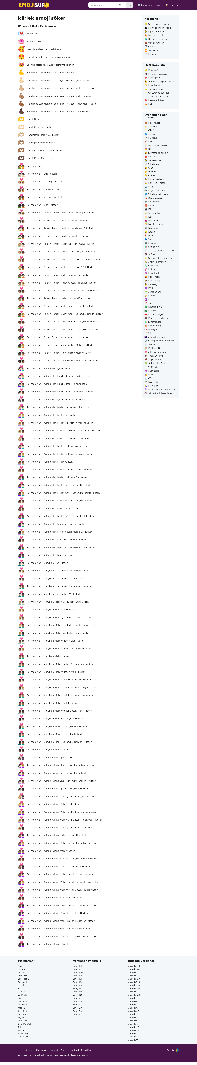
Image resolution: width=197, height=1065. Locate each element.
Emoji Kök (86, 1050)
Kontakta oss (42, 1050)
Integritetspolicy (26, 1050)
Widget (54, 1050)
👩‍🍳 (172, 5)
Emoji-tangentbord (70, 1050)
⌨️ (149, 5)
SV (120, 5)
